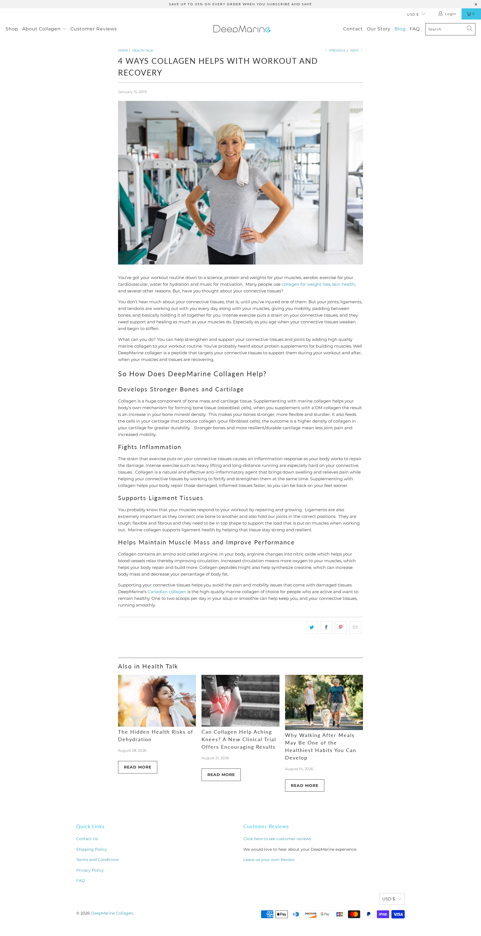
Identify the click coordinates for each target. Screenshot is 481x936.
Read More (137, 767)
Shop (12, 28)
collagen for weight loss (306, 284)
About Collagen (42, 28)
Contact (353, 28)
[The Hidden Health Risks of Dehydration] (157, 701)
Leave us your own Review (269, 859)
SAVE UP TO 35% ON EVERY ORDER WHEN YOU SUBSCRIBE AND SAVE (240, 4)
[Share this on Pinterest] (341, 627)
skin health (343, 284)
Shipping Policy (91, 849)
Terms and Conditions (97, 859)
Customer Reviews (93, 28)
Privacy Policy (90, 870)
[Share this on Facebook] (326, 627)
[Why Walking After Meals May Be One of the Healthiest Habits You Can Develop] (324, 702)
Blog (400, 28)
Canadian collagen (167, 591)
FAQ (415, 28)
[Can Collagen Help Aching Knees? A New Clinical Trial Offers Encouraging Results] (240, 701)
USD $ (413, 14)
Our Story (379, 28)
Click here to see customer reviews (277, 838)
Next (354, 50)
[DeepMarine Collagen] (242, 29)
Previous (336, 50)
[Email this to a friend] (355, 627)
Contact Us (87, 838)
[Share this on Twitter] (312, 627)
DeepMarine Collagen (112, 913)
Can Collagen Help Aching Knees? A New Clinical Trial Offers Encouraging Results (239, 739)
